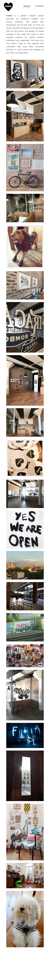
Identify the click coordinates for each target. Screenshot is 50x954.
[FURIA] (8, 12)
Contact (39, 6)
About (26, 6)
